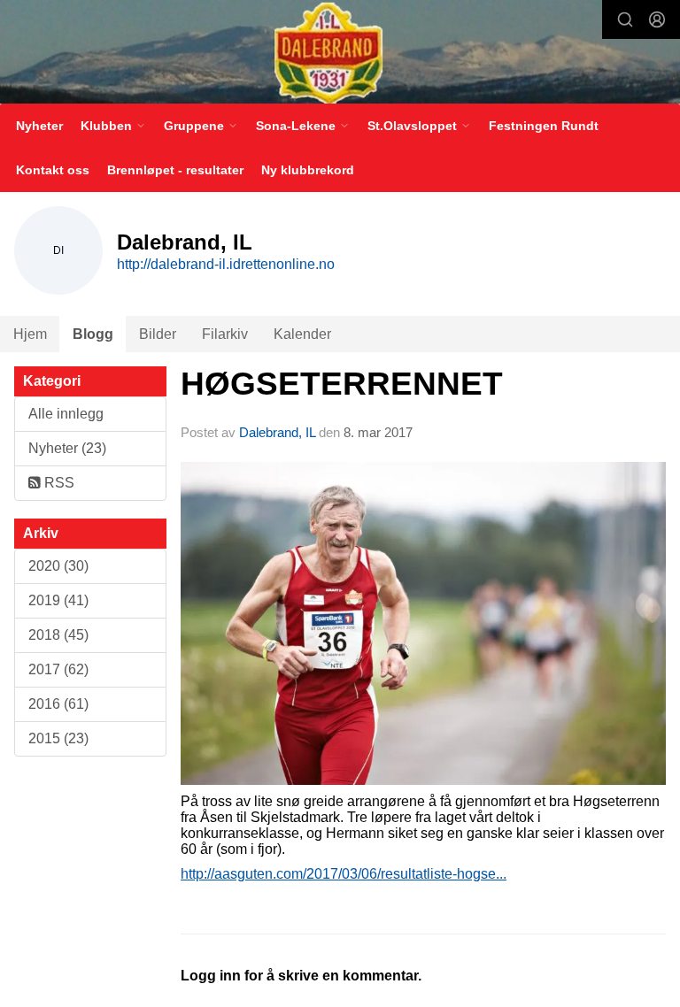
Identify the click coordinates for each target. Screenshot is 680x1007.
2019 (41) (58, 600)
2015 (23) (58, 738)
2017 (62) (58, 669)
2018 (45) (58, 634)
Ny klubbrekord (307, 170)
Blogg (93, 334)
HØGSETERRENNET (342, 383)
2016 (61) (58, 703)
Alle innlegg (66, 413)
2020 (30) (58, 565)
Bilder (157, 334)
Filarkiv (225, 334)
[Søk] (625, 19)
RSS (57, 482)
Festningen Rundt (544, 126)
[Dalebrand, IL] (340, 53)
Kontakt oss (52, 170)
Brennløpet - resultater (175, 170)
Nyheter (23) (67, 448)
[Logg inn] (657, 19)
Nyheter (39, 126)
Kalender (302, 334)
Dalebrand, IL (277, 432)
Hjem (30, 334)
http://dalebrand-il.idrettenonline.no (226, 264)
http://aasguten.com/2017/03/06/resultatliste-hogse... (343, 873)
